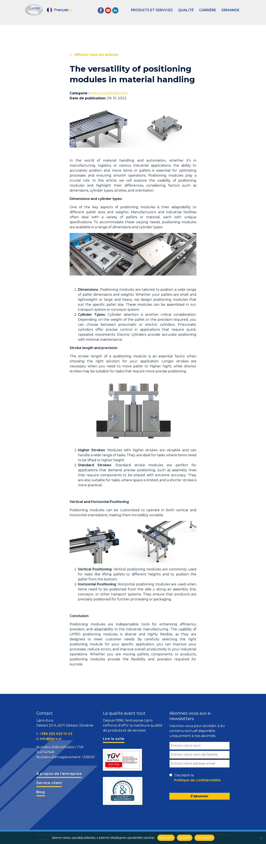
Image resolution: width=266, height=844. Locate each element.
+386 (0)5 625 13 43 (55, 734)
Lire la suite (204, 837)
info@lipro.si (50, 739)
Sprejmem (166, 837)
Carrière (207, 10)
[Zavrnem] (261, 838)
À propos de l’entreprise (59, 774)
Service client (49, 783)
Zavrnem (185, 837)
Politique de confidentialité (197, 780)
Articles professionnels (108, 93)
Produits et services (152, 10)
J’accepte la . (197, 777)
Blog (40, 792)
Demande (230, 10)
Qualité (186, 10)
